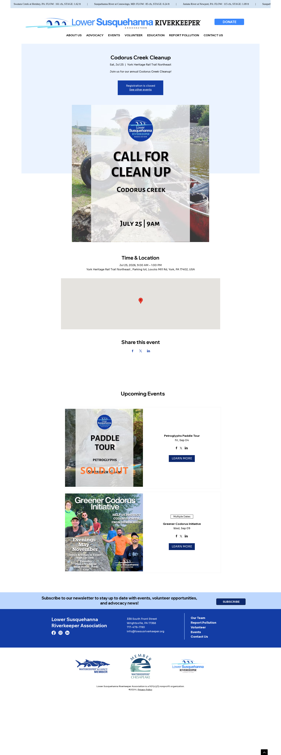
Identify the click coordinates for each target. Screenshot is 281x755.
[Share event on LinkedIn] (186, 448)
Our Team (198, 618)
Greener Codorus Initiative (182, 524)
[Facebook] (54, 633)
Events (196, 632)
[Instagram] (60, 633)
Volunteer (198, 627)
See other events (140, 89)
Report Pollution (203, 622)
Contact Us (199, 636)
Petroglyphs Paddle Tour (182, 436)
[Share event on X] (181, 448)
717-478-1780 (136, 627)
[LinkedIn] (67, 633)
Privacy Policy (145, 689)
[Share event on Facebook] (176, 448)
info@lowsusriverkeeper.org (145, 631)
